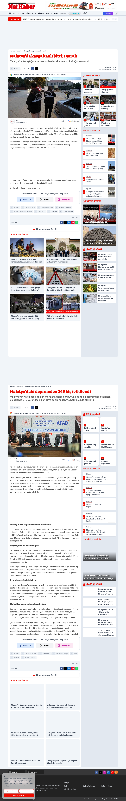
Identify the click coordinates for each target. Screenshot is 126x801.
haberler (54, 211)
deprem (16, 657)
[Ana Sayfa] (14, 13)
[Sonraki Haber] (115, 19)
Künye (66, 783)
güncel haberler (68, 211)
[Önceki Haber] (113, 19)
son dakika (41, 211)
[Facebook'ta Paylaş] (32, 68)
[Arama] (116, 13)
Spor (56, 13)
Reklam (67, 786)
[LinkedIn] (108, 772)
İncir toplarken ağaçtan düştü (79, 19)
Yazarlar (20, 13)
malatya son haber (65, 207)
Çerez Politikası (11, 791)
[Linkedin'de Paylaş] (69, 222)
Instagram (66, 199)
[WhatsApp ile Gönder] (76, 222)
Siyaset (49, 13)
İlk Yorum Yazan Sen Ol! (46, 229)
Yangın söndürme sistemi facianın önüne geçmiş (42, 19)
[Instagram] (104, 772)
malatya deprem (30, 657)
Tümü (85, 13)
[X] (100, 772)
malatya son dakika (47, 207)
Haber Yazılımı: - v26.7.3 (101, 799)
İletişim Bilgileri (107, 786)
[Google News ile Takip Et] (73, 121)
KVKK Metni (26, 791)
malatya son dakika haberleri (23, 211)
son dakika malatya (62, 653)
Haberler (12, 51)
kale (75, 653)
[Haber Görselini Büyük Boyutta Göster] (44, 97)
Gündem (41, 13)
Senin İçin (109, 13)
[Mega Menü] (9, 13)
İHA (21, 121)
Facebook (27, 199)
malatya (16, 69)
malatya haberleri (31, 653)
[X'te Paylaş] (36, 68)
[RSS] (116, 772)
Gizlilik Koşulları (70, 789)
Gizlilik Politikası (89, 786)
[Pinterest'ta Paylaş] (73, 222)
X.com (46, 199)
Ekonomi (63, 13)
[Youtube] (112, 772)
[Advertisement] (63, 35)
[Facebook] (96, 772)
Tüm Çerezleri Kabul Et (19, 795)
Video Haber (31, 13)
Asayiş (19, 51)
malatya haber (30, 207)
